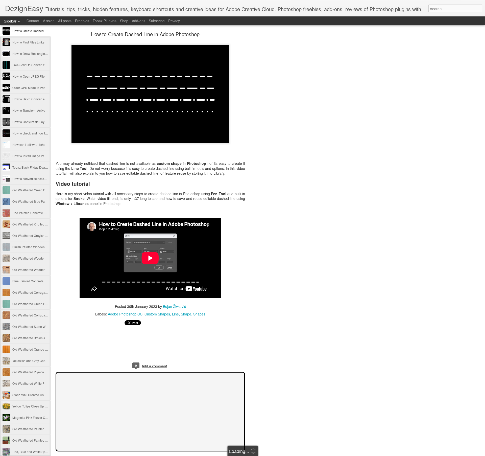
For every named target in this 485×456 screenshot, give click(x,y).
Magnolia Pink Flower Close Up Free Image (42, 417)
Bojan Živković (174, 306)
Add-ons (138, 20)
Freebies (82, 20)
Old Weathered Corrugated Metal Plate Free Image (47, 292)
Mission (48, 20)
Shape (186, 313)
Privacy (174, 20)
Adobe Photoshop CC (125, 313)
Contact (33, 20)
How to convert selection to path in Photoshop (43, 178)
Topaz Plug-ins (104, 20)
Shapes (199, 313)
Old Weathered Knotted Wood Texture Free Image (46, 224)
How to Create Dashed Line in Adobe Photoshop (45, 31)
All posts (64, 20)
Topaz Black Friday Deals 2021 (33, 167)
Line (175, 313)
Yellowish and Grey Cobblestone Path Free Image (46, 360)
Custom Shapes (157, 313)
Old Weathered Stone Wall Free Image (38, 326)
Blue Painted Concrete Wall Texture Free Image (45, 281)
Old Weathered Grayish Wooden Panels (39, 235)
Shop (124, 20)
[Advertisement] (273, 112)
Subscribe (157, 20)
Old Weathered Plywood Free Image (37, 372)
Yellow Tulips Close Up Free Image (36, 406)
